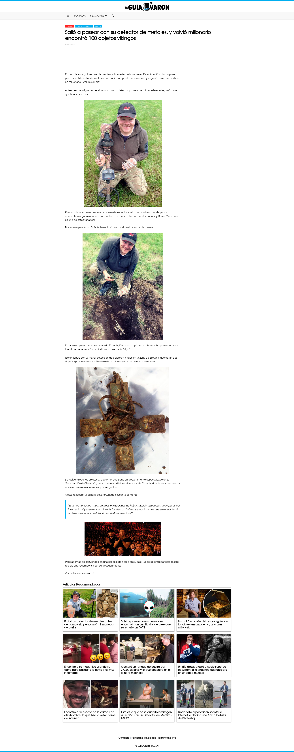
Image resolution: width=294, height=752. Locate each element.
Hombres (69, 26)
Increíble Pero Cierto (83, 26)
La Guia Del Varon (147, 6)
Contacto (124, 737)
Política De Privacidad (144, 737)
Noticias (98, 26)
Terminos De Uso (167, 737)
